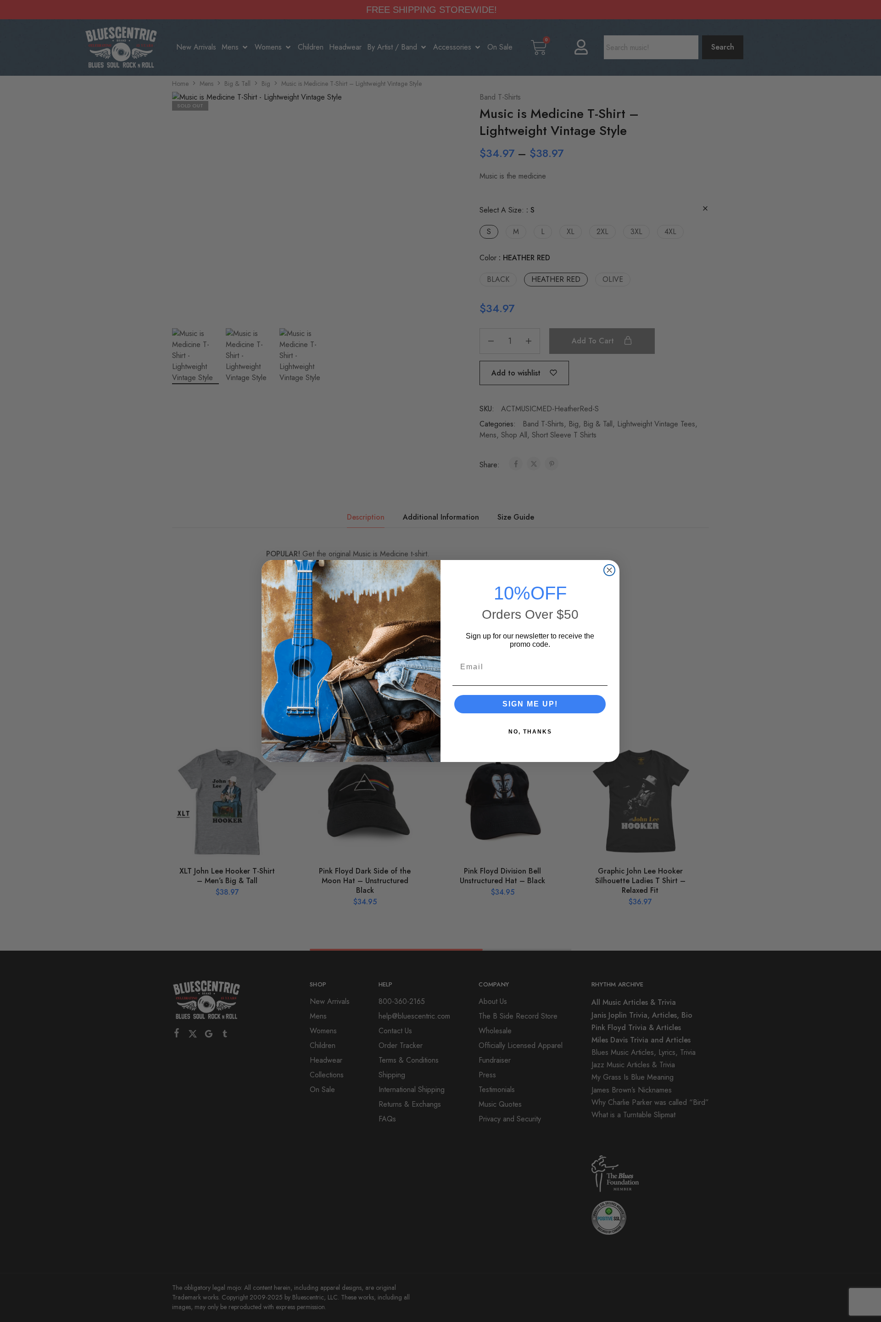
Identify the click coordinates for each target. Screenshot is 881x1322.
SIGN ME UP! (530, 704)
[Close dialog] (609, 570)
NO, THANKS (530, 731)
